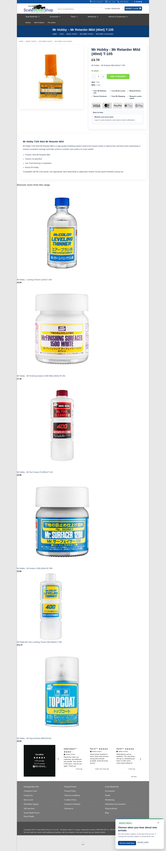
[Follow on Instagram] (137, 2)
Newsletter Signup (31, 804)
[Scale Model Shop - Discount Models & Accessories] (38, 9)
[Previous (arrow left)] (19, 847)
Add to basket (118, 76)
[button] (58, 759)
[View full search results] (58, 5)
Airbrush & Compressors (117, 17)
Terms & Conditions (72, 795)
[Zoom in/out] (19, 837)
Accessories (54, 17)
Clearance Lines (30, 791)
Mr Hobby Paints (86, 34)
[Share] (32, 837)
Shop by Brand (111, 809)
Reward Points (70, 787)
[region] (99, 759)
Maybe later (143, 842)
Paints (73, 17)
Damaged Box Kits (31, 787)
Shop (62, 34)
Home (55, 34)
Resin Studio (29, 816)
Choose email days (127, 843)
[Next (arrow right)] (26, 847)
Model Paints (71, 34)
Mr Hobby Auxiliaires (104, 34)
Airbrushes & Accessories (115, 804)
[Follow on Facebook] (134, 2)
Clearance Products (72, 804)
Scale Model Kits (31, 17)
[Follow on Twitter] (139, 2)
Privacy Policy (70, 791)
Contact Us (28, 795)
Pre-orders (51, 22)
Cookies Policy (70, 800)
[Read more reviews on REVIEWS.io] (39, 766)
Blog (107, 813)
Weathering (92, 17)
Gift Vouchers (29, 809)
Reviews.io (68, 809)
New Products (39, 22)
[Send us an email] (141, 2)
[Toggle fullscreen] (26, 837)
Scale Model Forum (31, 813)
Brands (28, 22)
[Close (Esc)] (39, 837)
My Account (28, 800)
